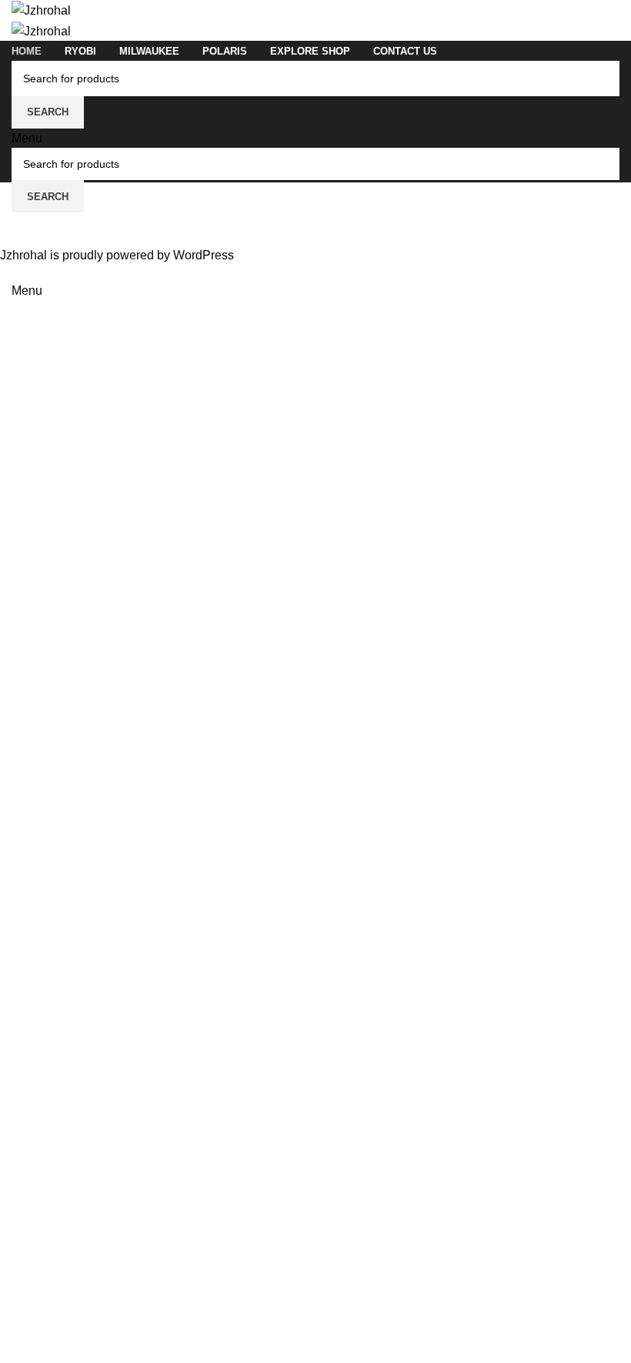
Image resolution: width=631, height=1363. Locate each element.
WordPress (203, 255)
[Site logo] (41, 9)
